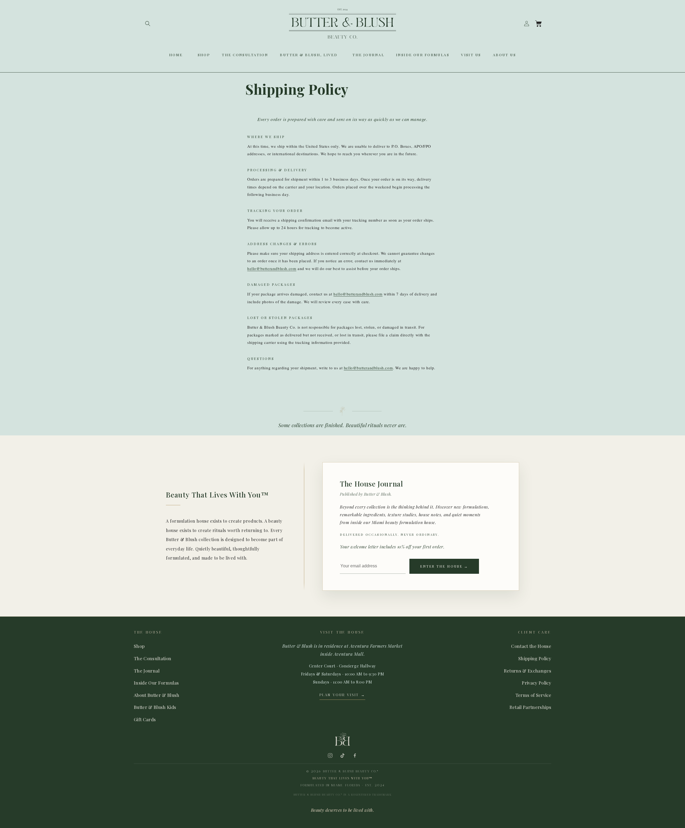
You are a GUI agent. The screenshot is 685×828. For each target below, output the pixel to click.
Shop (139, 646)
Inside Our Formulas (156, 683)
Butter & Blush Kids (155, 707)
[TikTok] (342, 755)
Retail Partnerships (530, 707)
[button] (148, 23)
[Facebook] (354, 755)
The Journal (147, 671)
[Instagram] (330, 755)
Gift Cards (145, 719)
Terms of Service (533, 695)
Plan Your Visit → (342, 695)
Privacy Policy (536, 683)
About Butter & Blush (157, 695)
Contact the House (531, 646)
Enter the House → (444, 566)
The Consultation (152, 658)
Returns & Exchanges (527, 671)
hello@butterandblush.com (271, 268)
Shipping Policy (534, 658)
